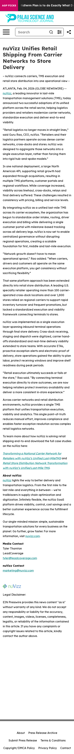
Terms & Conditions (53, 740)
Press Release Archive (42, 733)
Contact (65, 748)
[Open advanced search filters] (59, 32)
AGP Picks (9, 5)
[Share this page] (68, 32)
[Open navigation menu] (6, 32)
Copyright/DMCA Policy (19, 748)
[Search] (51, 32)
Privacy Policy (47, 748)
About (21, 733)
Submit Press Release (23, 740)
